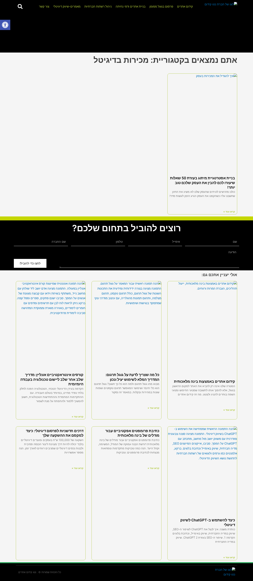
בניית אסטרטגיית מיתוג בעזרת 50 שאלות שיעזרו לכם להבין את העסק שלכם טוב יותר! (202, 182)
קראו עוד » (229, 211)
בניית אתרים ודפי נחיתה (130, 6)
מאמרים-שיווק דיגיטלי (66, 6)
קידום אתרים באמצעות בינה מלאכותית (204, 381)
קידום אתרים (185, 6)
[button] (5, 25)
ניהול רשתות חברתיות (98, 6)
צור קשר (44, 6)
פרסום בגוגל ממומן (161, 6)
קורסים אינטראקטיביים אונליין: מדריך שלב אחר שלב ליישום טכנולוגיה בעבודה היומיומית (51, 379)
